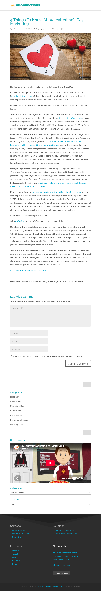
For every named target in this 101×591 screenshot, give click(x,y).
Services (16, 550)
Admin (15, 29)
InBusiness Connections (66, 533)
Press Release (16, 415)
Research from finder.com (70, 118)
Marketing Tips (37, 29)
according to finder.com (21, 96)
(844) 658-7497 (62, 565)
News (14, 557)
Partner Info (15, 410)
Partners (16, 560)
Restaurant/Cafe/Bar (52, 29)
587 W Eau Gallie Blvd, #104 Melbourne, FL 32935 (65, 556)
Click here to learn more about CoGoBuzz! (29, 270)
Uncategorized (16, 424)
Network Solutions (20, 533)
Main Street (15, 401)
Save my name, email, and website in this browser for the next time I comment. (48, 356)
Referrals (16, 564)
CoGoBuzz (20, 221)
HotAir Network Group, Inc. (50, 586)
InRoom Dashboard (61, 573)
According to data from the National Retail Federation (57, 192)
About (15, 553)
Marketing (17, 537)
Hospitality (15, 396)
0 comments (67, 29)
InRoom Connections (64, 530)
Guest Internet (19, 530)
